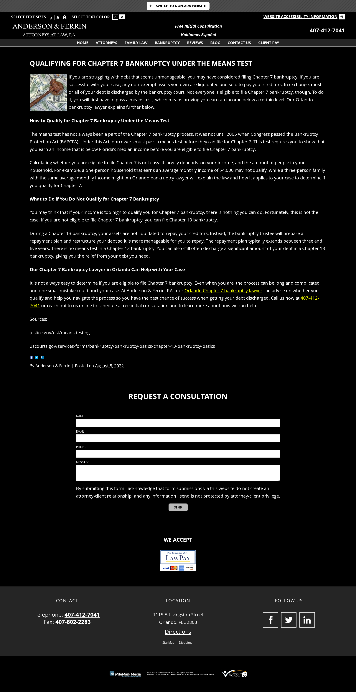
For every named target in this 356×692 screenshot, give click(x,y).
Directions (178, 631)
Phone (81, 447)
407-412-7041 (327, 30)
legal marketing (177, 674)
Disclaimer (186, 643)
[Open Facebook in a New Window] (270, 620)
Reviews (195, 42)
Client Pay (268, 42)
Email (80, 431)
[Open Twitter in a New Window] (288, 620)
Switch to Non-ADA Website (181, 6)
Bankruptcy (167, 42)
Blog (215, 42)
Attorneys (106, 42)
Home (82, 42)
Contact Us (239, 42)
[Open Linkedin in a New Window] (307, 620)
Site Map (168, 643)
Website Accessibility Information (300, 16)
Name (80, 416)
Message (82, 462)
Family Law (136, 42)
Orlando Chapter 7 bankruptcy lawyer (223, 290)
